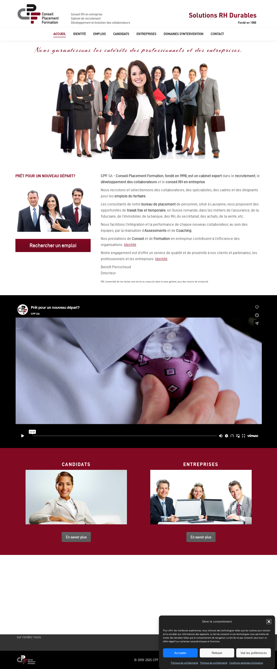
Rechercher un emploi (53, 245)
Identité (130, 245)
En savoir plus (76, 537)
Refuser (217, 653)
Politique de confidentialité (184, 663)
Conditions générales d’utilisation (246, 663)
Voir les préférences (253, 653)
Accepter (180, 653)
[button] (269, 622)
